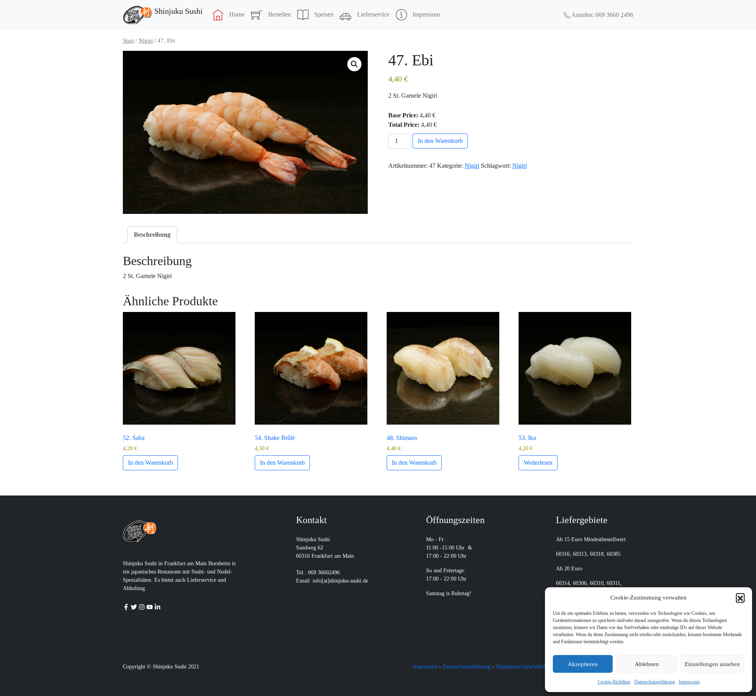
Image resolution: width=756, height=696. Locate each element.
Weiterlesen (538, 462)
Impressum (689, 682)
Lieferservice (373, 14)
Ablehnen (647, 664)
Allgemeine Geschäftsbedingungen (533, 667)
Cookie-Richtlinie (614, 682)
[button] (740, 597)
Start (128, 40)
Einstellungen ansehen (712, 664)
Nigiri (146, 40)
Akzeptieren (583, 664)
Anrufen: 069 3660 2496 (601, 14)
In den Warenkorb (440, 140)
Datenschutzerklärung (654, 682)
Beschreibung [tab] (152, 234)
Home (237, 14)
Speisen (324, 14)
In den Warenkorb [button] (150, 462)
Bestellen (279, 14)
